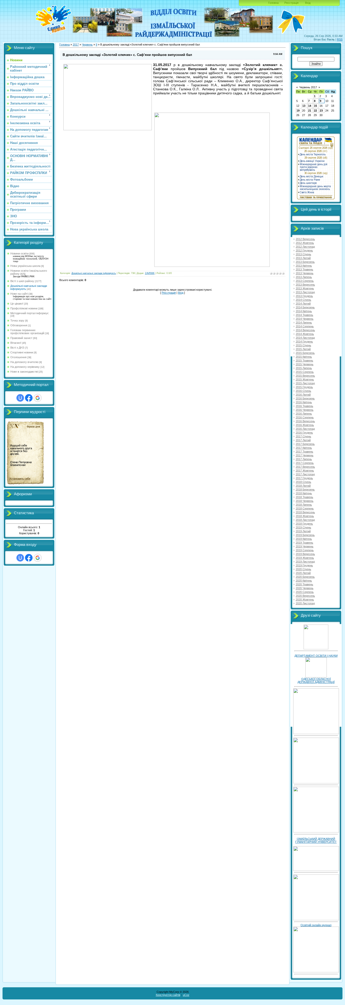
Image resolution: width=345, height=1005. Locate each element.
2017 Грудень (304, 478)
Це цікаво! (16, 303)
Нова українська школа (25, 265)
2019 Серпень (305, 550)
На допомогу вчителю (24, 361)
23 (321, 110)
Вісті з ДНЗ (17, 347)
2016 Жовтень (305, 424)
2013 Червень (304, 273)
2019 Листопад (305, 561)
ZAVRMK (150, 273)
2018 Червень (304, 500)
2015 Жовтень (305, 379)
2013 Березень (305, 261)
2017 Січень (303, 436)
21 (309, 110)
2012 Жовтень (305, 242)
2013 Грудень (304, 295)
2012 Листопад (305, 246)
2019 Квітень (304, 538)
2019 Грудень (304, 565)
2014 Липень (304, 322)
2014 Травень (304, 314)
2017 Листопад (305, 474)
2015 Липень (304, 368)
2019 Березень (305, 535)
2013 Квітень (304, 265)
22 (315, 110)
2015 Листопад (305, 383)
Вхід (307, 2)
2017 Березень (305, 443)
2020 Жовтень (305, 599)
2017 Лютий (303, 440)
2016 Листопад (305, 428)
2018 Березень (305, 489)
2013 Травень (304, 269)
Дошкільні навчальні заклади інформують (93, 273)
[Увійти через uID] (20, 398)
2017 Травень (304, 451)
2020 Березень (305, 576)
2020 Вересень (305, 595)
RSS (339, 39)
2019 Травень (304, 542)
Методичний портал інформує (29, 313)
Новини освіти (19, 253)
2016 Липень (304, 413)
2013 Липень (304, 277)
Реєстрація (291, 2)
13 (303, 105)
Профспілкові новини (23, 308)
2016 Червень (304, 409)
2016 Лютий (303, 394)
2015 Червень (304, 364)
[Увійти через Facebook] (29, 398)
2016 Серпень (305, 417)
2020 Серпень (305, 591)
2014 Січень (303, 299)
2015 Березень (305, 352)
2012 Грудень (304, 250)
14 (309, 105)
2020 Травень (304, 584)
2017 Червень (304, 455)
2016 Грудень (304, 432)
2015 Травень (304, 360)
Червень (87, 44)
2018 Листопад (305, 519)
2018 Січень (303, 481)
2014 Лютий (303, 303)
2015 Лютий (303, 349)
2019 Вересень (305, 553)
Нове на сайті (19, 293)
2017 (76, 44)
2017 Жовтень (305, 470)
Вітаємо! (15, 342)
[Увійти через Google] (38, 398)
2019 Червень (304, 546)
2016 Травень (304, 406)
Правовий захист (21, 337)
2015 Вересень (305, 375)
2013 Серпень (305, 280)
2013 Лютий (303, 258)
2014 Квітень (304, 311)
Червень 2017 (308, 87)
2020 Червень (304, 588)
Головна (273, 2)
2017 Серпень (305, 462)
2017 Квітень (304, 447)
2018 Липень (304, 504)
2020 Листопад (305, 603)
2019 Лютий (303, 531)
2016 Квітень (304, 402)
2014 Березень (305, 307)
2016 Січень (303, 390)
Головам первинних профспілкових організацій (27, 332)
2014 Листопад (305, 337)
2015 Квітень (304, 356)
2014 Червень (304, 318)
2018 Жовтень (305, 516)
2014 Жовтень (305, 333)
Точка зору (17, 320)
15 (315, 105)
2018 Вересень (305, 512)
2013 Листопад (305, 292)
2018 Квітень (304, 493)
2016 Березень (305, 398)
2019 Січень (303, 527)
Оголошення (18, 357)
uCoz (186, 994)
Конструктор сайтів (168, 994)
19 (298, 110)
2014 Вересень (305, 330)
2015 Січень (303, 345)
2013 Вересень (305, 284)
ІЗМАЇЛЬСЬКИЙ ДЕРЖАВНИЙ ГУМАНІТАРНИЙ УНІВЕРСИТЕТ (316, 840)
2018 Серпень (305, 508)
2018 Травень (304, 497)
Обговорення (18, 325)
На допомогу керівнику (25, 366)
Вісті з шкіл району (22, 281)
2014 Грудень (304, 341)
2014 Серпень (305, 326)
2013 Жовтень (305, 288)
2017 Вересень (305, 466)
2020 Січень (303, 569)
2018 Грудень (304, 523)
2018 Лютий (303, 485)
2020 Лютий (303, 572)
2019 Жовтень (305, 557)
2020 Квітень (304, 580)
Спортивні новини (21, 352)
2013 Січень (303, 254)
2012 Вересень (305, 239)
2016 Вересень (305, 421)
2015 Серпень (305, 371)
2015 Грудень (304, 387)
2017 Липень (304, 459)
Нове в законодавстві (24, 371)
